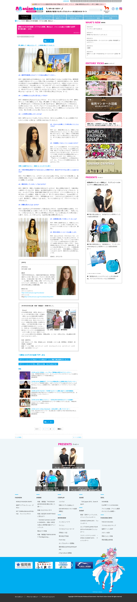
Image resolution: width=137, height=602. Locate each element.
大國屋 (88, 48)
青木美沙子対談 (64, 536)
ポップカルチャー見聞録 (66, 543)
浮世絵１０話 (63, 533)
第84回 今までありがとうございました (97, 34)
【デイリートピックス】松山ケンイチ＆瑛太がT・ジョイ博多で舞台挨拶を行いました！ (44, 359)
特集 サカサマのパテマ (44, 510)
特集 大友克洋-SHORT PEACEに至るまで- (46, 515)
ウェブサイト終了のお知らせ (94, 29)
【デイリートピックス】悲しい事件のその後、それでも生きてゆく (38, 364)
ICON (23, 21)
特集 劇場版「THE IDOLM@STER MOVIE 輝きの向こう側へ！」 (46, 504)
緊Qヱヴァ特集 (42, 531)
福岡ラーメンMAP (107, 529)
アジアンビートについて (48, 596)
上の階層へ (19, 437)
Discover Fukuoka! (75, 17)
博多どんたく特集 (107, 536)
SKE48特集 (105, 502)
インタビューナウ (64, 522)
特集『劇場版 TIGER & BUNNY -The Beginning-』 (46, 536)
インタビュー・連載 (25, 36)
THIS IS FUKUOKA (107, 522)
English (95, 1)
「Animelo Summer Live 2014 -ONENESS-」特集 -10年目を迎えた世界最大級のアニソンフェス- (46, 523)
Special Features (111, 17)
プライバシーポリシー (32, 596)
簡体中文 (84, 1)
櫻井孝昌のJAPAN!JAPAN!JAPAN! (68, 548)
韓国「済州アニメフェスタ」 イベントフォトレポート (89, 516)
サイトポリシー (19, 596)
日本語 (72, 1)
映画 (33, 36)
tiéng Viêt (108, 1)
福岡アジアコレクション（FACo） (25, 506)
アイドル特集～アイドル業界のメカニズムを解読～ (111, 510)
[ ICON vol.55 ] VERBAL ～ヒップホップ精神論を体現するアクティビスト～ (51, 372)
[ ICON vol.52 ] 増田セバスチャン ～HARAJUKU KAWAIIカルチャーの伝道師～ (52, 400)
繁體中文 (90, 1)
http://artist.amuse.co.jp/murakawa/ (33, 293)
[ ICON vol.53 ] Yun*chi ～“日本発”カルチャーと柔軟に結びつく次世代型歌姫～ (52, 391)
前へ (45, 41)
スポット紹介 (106, 533)
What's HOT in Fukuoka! (42, 17)
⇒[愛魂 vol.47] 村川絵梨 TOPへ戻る (32, 355)
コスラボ (61, 502)
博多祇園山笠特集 (107, 540)
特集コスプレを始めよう (66, 505)
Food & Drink (60, 17)
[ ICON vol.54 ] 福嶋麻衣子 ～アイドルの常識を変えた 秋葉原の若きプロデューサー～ (54, 381)
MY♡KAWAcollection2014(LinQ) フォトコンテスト (25, 512)
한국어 (77, 1)
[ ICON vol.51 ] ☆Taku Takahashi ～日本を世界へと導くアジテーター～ (50, 409)
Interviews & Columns (93, 17)
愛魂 (20, 369)
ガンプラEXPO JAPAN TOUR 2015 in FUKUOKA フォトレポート (89, 529)
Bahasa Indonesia (117, 1)
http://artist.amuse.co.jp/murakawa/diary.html (38, 297)
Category (24, 17)
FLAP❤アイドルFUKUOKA (110, 505)
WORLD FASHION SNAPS (24, 502)
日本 (18, 36)
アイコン (61, 525)
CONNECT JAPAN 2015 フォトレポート (89, 522)
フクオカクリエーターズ (66, 529)
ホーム (19, 21)
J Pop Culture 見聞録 (65, 553)
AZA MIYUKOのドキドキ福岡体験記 (68, 510)
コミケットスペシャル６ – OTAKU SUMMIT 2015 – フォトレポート (89, 537)
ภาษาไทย (102, 1)
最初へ (37, 429)
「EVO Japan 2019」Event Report (89, 503)
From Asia (62, 540)
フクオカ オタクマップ (109, 525)
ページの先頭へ (78, 437)
